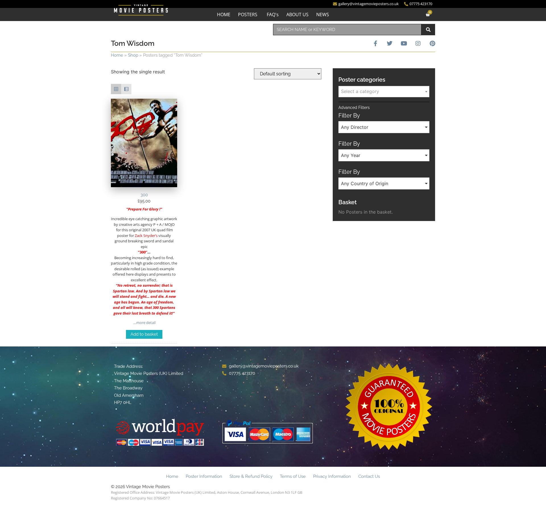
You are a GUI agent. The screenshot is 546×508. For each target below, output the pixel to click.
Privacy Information (332, 476)
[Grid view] (116, 89)
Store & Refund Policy (250, 476)
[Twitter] (389, 43)
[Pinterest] (432, 43)
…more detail (144, 322)
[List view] (126, 89)
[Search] (428, 29)
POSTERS (247, 14)
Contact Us (369, 476)
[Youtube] (404, 43)
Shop (133, 55)
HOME (223, 14)
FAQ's (273, 14)
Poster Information (204, 476)
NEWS (322, 14)
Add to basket (144, 334)
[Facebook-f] (375, 43)
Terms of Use (293, 476)
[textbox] (384, 91)
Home (117, 55)
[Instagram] (418, 43)
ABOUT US (297, 14)
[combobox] (347, 29)
